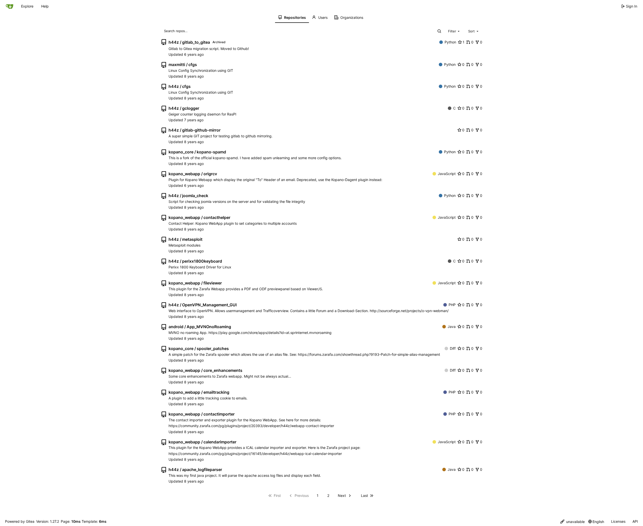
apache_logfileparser (202, 469)
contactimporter (219, 414)
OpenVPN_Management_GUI (209, 304)
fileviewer (212, 282)
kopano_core (181, 151)
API (635, 521)
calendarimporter (219, 441)
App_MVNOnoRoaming (209, 326)
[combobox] (454, 30)
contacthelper (216, 217)
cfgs (192, 64)
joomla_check (195, 195)
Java (452, 326)
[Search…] (439, 31)
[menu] (572, 521)
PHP (452, 305)
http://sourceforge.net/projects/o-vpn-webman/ (409, 311)
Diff (453, 348)
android (176, 326)
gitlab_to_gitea (196, 42)
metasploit (192, 239)
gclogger (190, 108)
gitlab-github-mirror (201, 130)
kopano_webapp (184, 173)
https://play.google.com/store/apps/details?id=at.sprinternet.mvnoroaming (270, 332)
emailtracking (216, 392)
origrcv (210, 173)
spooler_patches (213, 348)
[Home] (10, 6)
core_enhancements (222, 370)
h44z (174, 42)
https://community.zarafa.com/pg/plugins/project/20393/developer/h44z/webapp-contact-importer (251, 426)
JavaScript (447, 173)
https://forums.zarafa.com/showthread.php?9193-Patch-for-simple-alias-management (369, 354)
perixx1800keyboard (202, 261)
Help (45, 6)
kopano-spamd (211, 151)
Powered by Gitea (19, 521)
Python (450, 42)
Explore (27, 6)
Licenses (618, 521)
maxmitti (177, 64)
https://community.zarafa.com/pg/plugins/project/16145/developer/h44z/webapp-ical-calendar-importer (255, 453)
